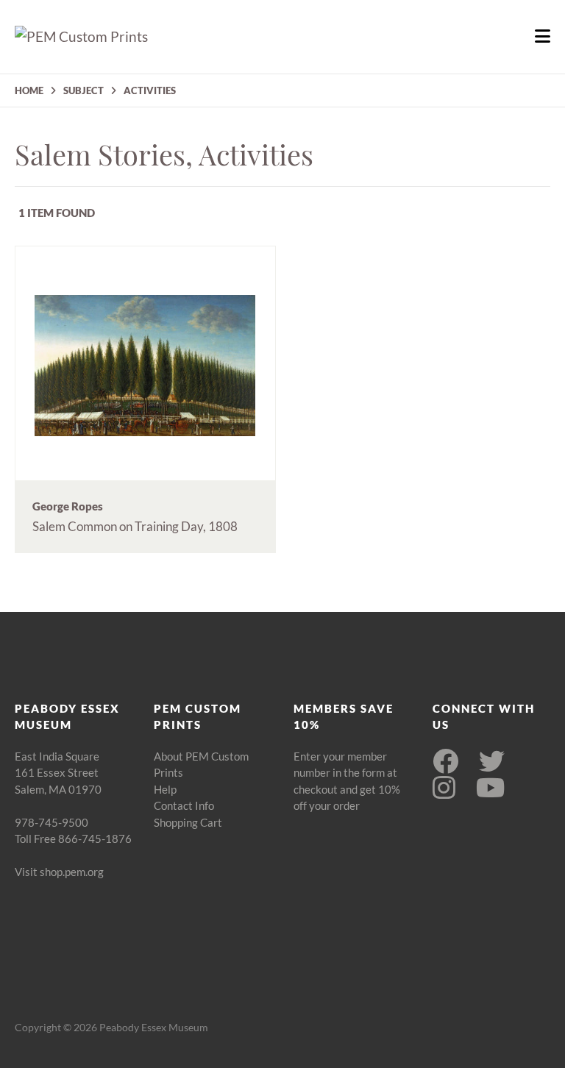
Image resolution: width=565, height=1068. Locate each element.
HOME (29, 90)
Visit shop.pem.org (59, 871)
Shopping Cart (188, 822)
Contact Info (184, 805)
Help (165, 789)
